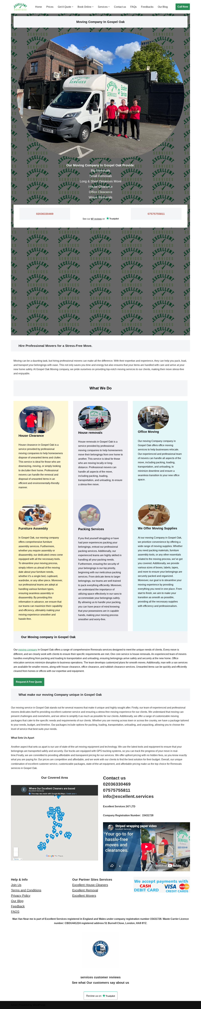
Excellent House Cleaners (90, 885)
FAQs (133, 6)
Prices (49, 6)
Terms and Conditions (26, 890)
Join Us (16, 885)
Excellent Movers (84, 895)
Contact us (120, 6)
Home (38, 6)
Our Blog (163, 6)
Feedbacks (147, 6)
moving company (27, 649)
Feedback (18, 906)
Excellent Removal (85, 890)
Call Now (182, 6)
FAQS (15, 911)
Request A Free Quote (29, 682)
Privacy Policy (20, 895)
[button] (72, 6)
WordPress (39, 1005)
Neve (14, 1005)
